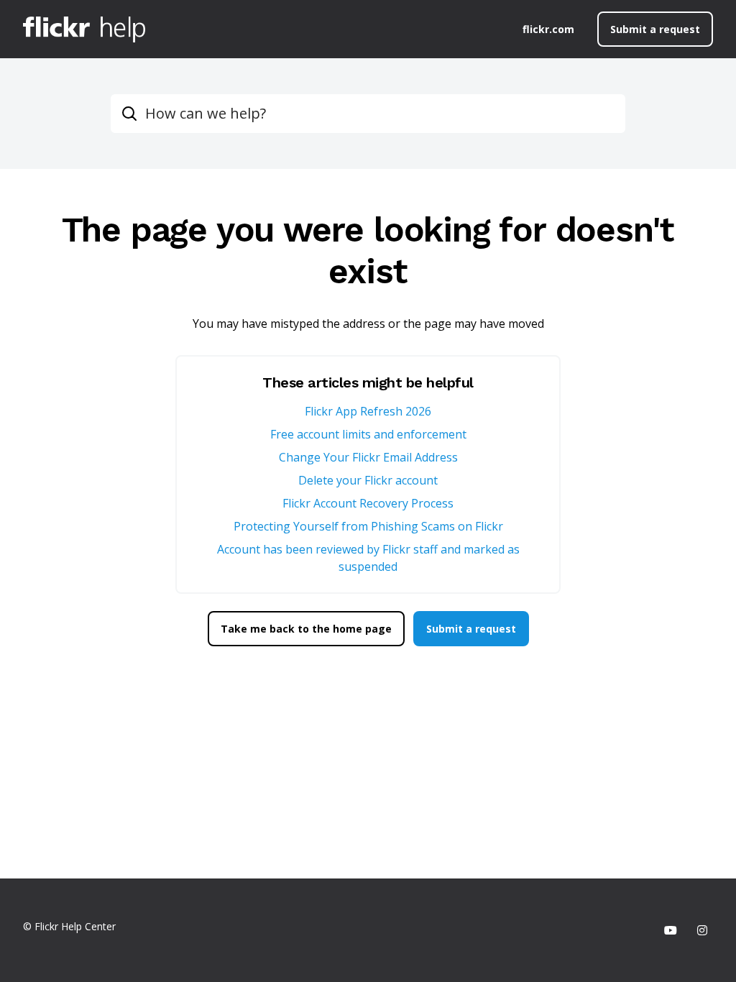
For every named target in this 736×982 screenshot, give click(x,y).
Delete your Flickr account (368, 480)
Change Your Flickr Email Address (368, 457)
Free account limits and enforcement (368, 434)
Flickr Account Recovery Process (368, 503)
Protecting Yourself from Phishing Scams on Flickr (368, 526)
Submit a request (655, 29)
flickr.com (548, 29)
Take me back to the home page (306, 628)
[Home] (84, 29)
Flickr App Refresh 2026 (368, 411)
